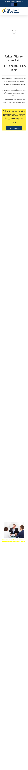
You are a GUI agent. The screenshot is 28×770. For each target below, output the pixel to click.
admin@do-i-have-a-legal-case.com (14, 1)
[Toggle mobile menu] (25, 9)
